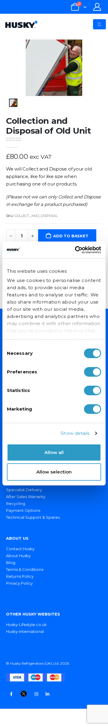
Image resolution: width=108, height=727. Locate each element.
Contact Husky (20, 548)
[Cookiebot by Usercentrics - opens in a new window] (76, 250)
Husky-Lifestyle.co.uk (26, 624)
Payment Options (23, 510)
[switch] (92, 372)
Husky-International (25, 631)
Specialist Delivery (24, 489)
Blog (10, 562)
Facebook (11, 694)
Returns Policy (20, 576)
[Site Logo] (21, 24)
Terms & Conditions (24, 569)
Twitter (24, 694)
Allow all (54, 452)
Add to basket (70, 235)
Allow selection (54, 472)
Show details (75, 433)
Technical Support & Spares (33, 517)
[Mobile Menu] (99, 24)
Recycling (15, 503)
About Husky (18, 555)
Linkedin (47, 694)
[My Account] (97, 7)
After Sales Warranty (25, 496)
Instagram (36, 694)
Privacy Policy (19, 583)
